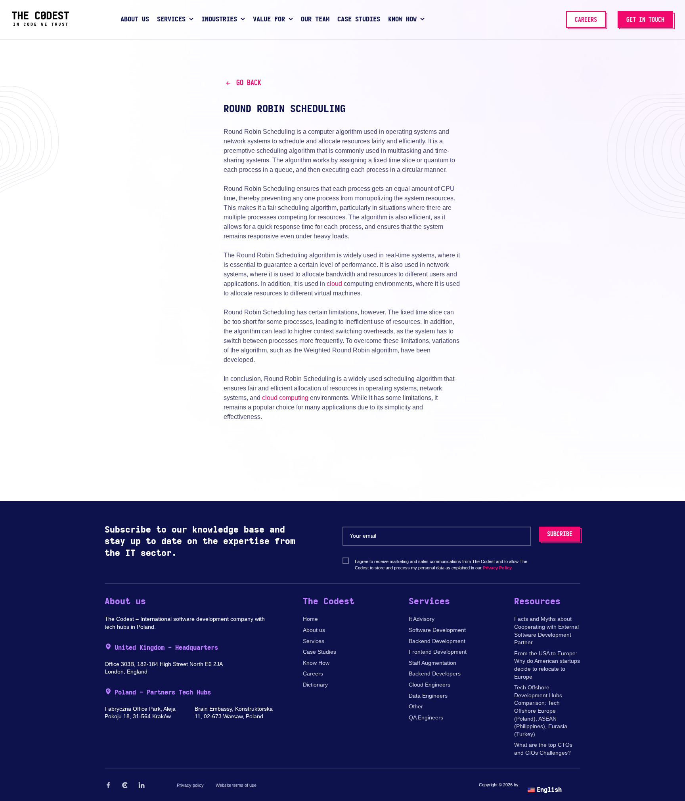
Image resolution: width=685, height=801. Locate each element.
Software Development (437, 630)
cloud (334, 283)
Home (310, 619)
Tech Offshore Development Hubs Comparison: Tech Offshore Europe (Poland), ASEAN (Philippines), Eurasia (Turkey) (540, 710)
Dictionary (315, 684)
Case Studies (319, 652)
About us (314, 630)
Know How (316, 663)
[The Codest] (40, 24)
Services (313, 641)
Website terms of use (236, 785)
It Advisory (421, 619)
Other (416, 706)
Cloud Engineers (429, 684)
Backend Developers (435, 673)
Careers (313, 673)
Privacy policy (190, 785)
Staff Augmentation (432, 663)
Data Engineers (428, 696)
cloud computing (285, 397)
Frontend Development (438, 652)
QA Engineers (426, 717)
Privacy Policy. (498, 567)
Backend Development (437, 641)
